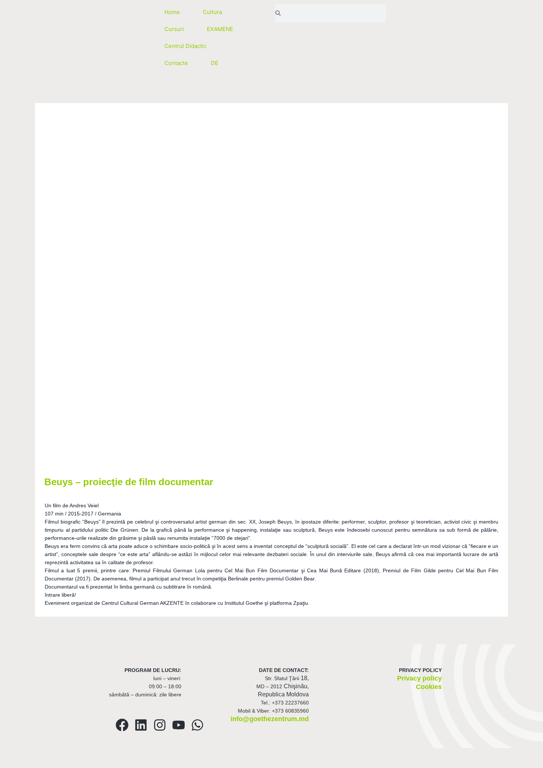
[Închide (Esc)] (108, 754)
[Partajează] (77, 754)
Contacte (176, 62)
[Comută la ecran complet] (46, 754)
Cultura (212, 12)
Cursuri (174, 28)
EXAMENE (220, 28)
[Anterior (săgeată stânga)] (15, 764)
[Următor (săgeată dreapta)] (46, 764)
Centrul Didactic (185, 45)
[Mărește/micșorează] (15, 754)
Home (172, 12)
